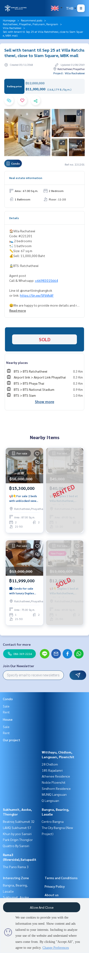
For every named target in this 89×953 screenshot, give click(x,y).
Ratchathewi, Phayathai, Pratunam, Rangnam (30, 24)
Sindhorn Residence (56, 788)
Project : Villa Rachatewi (69, 73)
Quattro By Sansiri (16, 846)
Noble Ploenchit (54, 782)
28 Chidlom (50, 764)
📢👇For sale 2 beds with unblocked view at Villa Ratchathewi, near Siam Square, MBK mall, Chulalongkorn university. (23, 498)
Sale (6, 706)
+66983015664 (46, 280)
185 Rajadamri (52, 770)
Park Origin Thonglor (18, 839)
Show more (44, 401)
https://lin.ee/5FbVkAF (37, 295)
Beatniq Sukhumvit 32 (19, 821)
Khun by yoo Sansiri (17, 834)
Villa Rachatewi (12, 28)
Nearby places (17, 362)
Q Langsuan (50, 800)
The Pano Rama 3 (15, 867)
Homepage (9, 20)
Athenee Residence (56, 776)
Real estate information (25, 178)
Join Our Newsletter (18, 666)
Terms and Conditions (61, 878)
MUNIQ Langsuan (54, 794)
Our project (11, 740)
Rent (6, 712)
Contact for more (17, 644)
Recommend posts (31, 20)
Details (14, 218)
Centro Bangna (53, 821)
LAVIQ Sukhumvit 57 (17, 827)
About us (52, 895)
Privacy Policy (55, 886)
